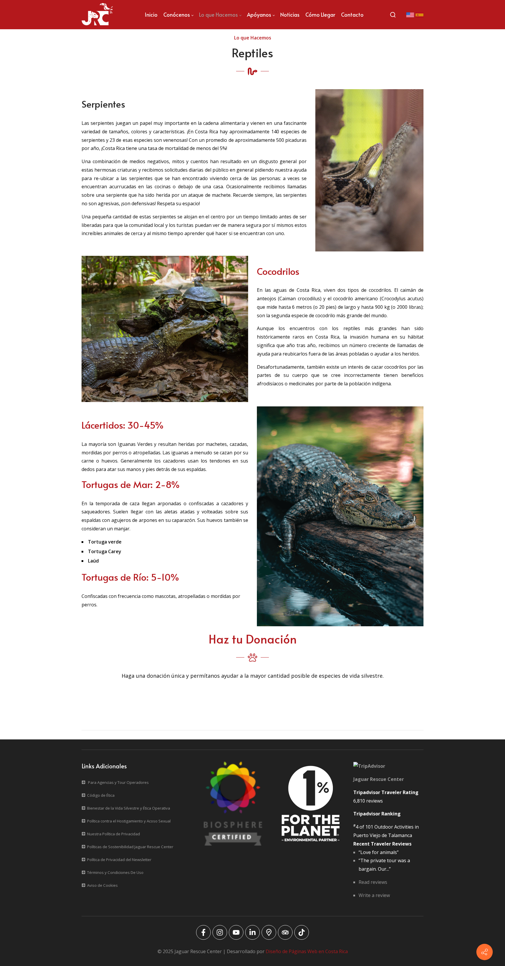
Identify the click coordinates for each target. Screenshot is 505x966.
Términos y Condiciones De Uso (115, 872)
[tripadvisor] (285, 932)
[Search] (393, 14)
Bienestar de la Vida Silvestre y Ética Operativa (128, 808)
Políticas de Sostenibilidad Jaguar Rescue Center (130, 846)
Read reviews (373, 882)
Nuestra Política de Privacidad (113, 833)
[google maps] (269, 932)
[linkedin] (252, 932)
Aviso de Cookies (102, 885)
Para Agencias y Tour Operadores (118, 782)
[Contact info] (484, 952)
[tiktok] (301, 932)
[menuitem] (151, 14)
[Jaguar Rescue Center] (97, 14)
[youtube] (236, 932)
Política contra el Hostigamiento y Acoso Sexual (129, 821)
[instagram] (219, 932)
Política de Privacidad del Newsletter (119, 859)
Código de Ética (101, 795)
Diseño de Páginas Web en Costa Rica (307, 951)
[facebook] (203, 932)
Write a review (374, 895)
